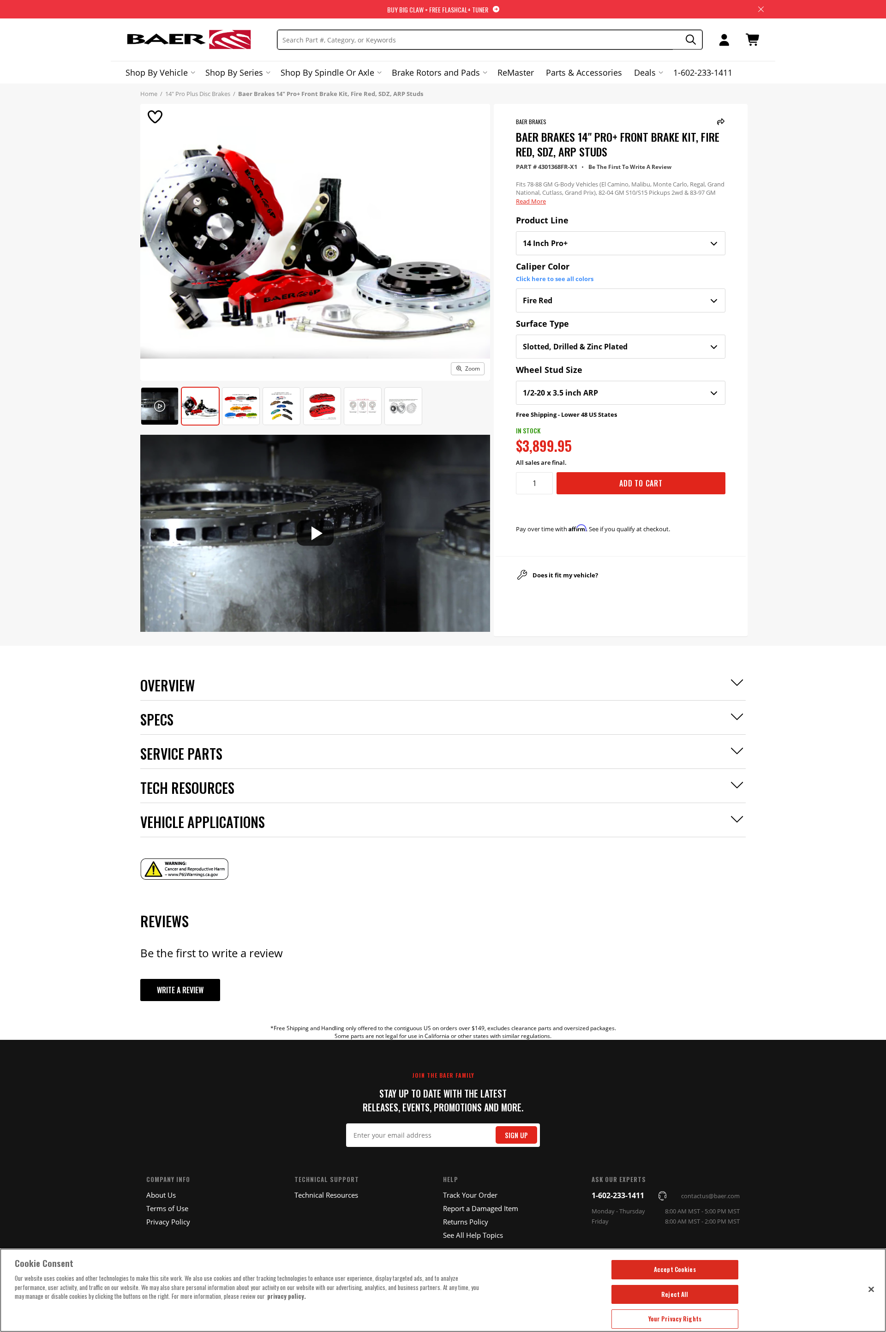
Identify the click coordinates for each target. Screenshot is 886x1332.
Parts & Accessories (584, 72)
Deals (645, 72)
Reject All (674, 1294)
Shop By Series (234, 72)
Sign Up (516, 1135)
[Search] (688, 40)
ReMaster (515, 72)
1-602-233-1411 (702, 72)
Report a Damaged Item (480, 1208)
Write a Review (180, 990)
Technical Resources (326, 1195)
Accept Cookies (675, 1269)
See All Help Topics (473, 1235)
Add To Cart (641, 483)
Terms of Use (167, 1208)
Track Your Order (470, 1195)
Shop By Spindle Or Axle (327, 72)
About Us (161, 1195)
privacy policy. (286, 1296)
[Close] (871, 1289)
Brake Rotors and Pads (436, 72)
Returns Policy (465, 1221)
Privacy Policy (168, 1221)
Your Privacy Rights (674, 1318)
